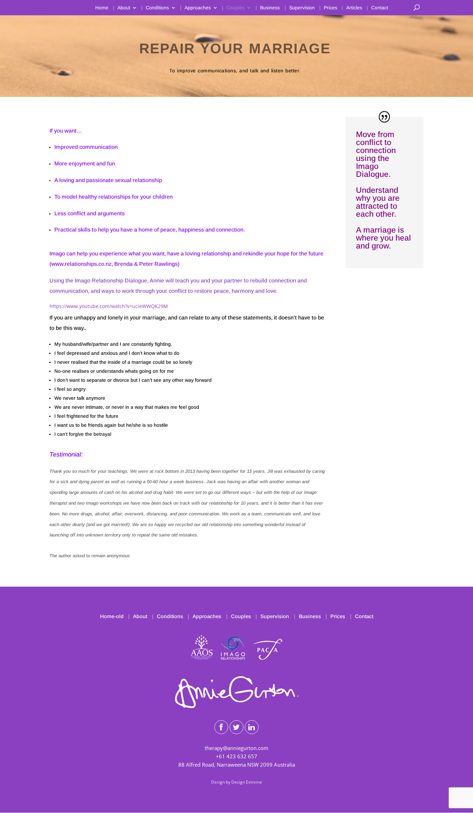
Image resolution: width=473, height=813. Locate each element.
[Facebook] (221, 727)
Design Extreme (246, 782)
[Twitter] (236, 727)
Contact (379, 7)
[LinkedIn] (252, 727)
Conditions (157, 7)
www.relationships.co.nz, (82, 264)
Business (270, 7)
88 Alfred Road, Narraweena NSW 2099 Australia (236, 764)
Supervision (302, 7)
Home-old (112, 616)
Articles (354, 7)
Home (101, 7)
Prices (330, 7)
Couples (235, 7)
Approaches (198, 7)
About (123, 7)
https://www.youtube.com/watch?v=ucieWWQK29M (109, 306)
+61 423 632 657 (236, 756)
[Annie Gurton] (236, 706)
